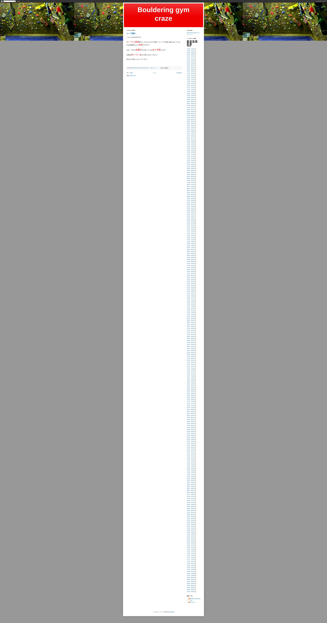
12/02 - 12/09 (190, 150)
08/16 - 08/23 (190, 393)
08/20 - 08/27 (190, 255)
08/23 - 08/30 (190, 55)
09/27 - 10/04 (190, 383)
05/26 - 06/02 (190, 117)
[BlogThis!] (163, 68)
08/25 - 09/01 (190, 99)
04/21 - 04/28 (190, 123)
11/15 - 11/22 (190, 373)
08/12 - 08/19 (190, 176)
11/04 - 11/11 (190, 156)
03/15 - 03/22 (190, 435)
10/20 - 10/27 (190, 567)
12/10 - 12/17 (190, 233)
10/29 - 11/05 (190, 239)
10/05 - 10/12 (190, 474)
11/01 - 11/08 (190, 377)
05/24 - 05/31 (190, 67)
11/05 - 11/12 (190, 237)
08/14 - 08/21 (190, 324)
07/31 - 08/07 (190, 328)
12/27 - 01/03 (190, 364)
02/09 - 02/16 (190, 539)
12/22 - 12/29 (190, 79)
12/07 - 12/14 (190, 456)
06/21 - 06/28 (190, 409)
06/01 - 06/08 (190, 508)
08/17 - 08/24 (190, 488)
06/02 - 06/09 (190, 115)
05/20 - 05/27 (190, 192)
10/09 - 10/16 (190, 314)
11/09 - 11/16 (190, 464)
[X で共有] (164, 68)
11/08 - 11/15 (190, 375)
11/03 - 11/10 (190, 563)
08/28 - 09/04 (190, 322)
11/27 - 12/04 (190, 306)
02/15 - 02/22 (190, 443)
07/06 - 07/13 (190, 500)
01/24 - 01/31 (190, 360)
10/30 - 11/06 (190, 312)
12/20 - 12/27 (190, 367)
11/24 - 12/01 (190, 85)
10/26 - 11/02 (190, 468)
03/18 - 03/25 (190, 210)
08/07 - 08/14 (190, 326)
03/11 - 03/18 (190, 213)
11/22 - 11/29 (190, 371)
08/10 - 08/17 (190, 490)
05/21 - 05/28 (190, 277)
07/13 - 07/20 (190, 498)
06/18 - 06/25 (190, 271)
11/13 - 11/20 (190, 308)
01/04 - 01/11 (190, 452)
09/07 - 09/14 (190, 482)
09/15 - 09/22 (190, 577)
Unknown (192, 602)
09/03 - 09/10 (190, 251)
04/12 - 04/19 (190, 427)
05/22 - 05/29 (190, 338)
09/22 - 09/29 (190, 95)
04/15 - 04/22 (190, 202)
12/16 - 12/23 (190, 146)
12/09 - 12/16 (190, 148)
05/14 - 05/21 (190, 279)
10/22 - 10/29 (190, 241)
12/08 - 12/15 (190, 81)
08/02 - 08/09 (190, 397)
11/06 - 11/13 (190, 310)
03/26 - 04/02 (190, 290)
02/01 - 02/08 (190, 445)
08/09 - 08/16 (190, 395)
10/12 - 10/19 (190, 472)
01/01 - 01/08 (190, 302)
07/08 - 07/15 (190, 182)
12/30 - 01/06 (190, 142)
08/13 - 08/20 (190, 257)
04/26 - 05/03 (190, 423)
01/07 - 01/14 (190, 227)
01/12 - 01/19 (190, 73)
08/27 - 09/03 (190, 253)
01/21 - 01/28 (190, 223)
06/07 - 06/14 (190, 63)
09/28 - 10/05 (190, 476)
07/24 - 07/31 (190, 330)
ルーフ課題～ (131, 33)
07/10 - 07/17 (190, 332)
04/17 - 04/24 (190, 344)
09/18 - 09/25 (190, 316)
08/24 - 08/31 (190, 486)
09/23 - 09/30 (190, 164)
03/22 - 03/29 (190, 433)
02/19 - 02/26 (190, 296)
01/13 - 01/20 (190, 140)
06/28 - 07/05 (190, 61)
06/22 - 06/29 (190, 504)
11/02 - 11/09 (190, 466)
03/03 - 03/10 (190, 130)
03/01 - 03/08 (190, 439)
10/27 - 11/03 (190, 89)
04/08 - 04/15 (190, 204)
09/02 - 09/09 (190, 170)
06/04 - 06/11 (190, 275)
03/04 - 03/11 (190, 215)
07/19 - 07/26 (190, 401)
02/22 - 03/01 (190, 441)
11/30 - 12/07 (190, 458)
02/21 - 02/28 (190, 356)
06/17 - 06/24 (190, 186)
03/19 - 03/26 (190, 292)
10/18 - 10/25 (190, 49)
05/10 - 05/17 (190, 419)
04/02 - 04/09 (190, 288)
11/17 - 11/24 (190, 87)
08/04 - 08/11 (190, 589)
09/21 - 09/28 (190, 478)
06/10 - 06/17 (190, 188)
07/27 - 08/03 (190, 494)
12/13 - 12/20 (190, 369)
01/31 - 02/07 (190, 358)
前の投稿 (179, 72)
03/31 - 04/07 (190, 128)
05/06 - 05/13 (190, 196)
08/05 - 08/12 (190, 178)
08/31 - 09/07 (190, 484)
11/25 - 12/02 (190, 152)
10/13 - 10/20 (190, 569)
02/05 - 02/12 (190, 298)
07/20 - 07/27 (190, 496)
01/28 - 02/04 (190, 221)
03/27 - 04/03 (190, 348)
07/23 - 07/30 (190, 263)
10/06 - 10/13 (190, 91)
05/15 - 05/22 (190, 340)
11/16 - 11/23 (190, 462)
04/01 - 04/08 (190, 206)
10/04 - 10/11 (190, 50)
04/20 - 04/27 (190, 518)
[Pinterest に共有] (167, 68)
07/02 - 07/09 (190, 267)
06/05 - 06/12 (190, 336)
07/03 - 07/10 (190, 334)
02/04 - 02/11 (190, 219)
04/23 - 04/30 (190, 283)
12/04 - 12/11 (190, 304)
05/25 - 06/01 (190, 510)
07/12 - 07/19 (190, 57)
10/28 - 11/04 (190, 158)
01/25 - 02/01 (190, 448)
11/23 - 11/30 (190, 460)
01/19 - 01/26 (190, 543)
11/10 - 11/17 (190, 561)
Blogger (172, 612)
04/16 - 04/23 (190, 285)
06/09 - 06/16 (190, 113)
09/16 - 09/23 (190, 166)
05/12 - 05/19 (190, 119)
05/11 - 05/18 (190, 512)
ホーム (155, 72)
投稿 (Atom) (133, 75)
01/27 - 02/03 (190, 136)
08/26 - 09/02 (190, 172)
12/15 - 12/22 (190, 551)
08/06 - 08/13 (190, 259)
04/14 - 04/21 (190, 125)
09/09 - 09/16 (190, 168)
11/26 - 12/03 (190, 235)
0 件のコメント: (154, 68)
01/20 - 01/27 (190, 138)
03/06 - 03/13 (190, 352)
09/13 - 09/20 (190, 387)
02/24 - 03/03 (190, 132)
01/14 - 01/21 (190, 225)
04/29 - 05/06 (190, 198)
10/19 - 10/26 (190, 470)
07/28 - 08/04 (190, 105)
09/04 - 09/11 (190, 320)
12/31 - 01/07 (190, 229)
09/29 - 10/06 (190, 93)
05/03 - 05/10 (190, 421)
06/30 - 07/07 (190, 109)
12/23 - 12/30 (190, 144)
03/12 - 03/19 (190, 294)
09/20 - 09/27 (190, 385)
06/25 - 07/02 (190, 269)
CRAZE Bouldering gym (195, 599)
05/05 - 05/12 (190, 121)
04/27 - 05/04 (190, 516)
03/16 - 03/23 (190, 529)
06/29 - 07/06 (190, 502)
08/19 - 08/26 (190, 174)
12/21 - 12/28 (190, 454)
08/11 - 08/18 (190, 103)
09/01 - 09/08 (190, 581)
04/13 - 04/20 (190, 520)
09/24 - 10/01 (190, 247)
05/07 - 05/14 (190, 281)
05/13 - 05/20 (190, 194)
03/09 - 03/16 (190, 531)
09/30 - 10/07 (190, 162)
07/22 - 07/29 (190, 180)
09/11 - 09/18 (190, 318)
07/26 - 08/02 (190, 399)
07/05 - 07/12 (190, 59)
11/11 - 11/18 (190, 154)
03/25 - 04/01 (190, 209)
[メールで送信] (161, 68)
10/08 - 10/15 (190, 243)
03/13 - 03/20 (190, 350)
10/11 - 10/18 (190, 379)
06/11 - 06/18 (190, 273)
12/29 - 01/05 (190, 77)
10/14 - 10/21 (190, 160)
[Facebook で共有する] (166, 68)
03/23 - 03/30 (190, 527)
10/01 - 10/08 (190, 245)
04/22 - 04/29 (190, 200)
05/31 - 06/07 (190, 65)
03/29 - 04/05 (190, 431)
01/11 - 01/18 (190, 449)
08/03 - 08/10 (190, 492)
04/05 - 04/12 (190, 69)
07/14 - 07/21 (190, 107)
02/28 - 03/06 (190, 354)
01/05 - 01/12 (190, 75)
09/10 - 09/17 (190, 249)
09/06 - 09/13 (190, 389)
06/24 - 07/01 (190, 184)
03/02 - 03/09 (190, 533)
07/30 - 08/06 (190, 261)
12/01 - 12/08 (190, 83)
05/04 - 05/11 (190, 514)
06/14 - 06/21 (190, 411)
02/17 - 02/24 (190, 134)
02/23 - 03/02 (190, 535)
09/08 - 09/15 (190, 97)
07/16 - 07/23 (190, 265)
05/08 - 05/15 (190, 342)
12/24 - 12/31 (190, 231)
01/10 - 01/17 (190, 362)
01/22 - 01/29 (190, 300)
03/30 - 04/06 (190, 524)
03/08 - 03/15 (190, 437)
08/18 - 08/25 (190, 101)
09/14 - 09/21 (190, 480)
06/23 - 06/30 (190, 111)
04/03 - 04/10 (190, 346)
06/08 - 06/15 (190, 506)
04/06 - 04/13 (190, 522)
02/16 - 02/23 (190, 537)
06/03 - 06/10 (190, 190)
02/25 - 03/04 (190, 217)
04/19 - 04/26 (190, 425)
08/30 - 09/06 (190, 53)
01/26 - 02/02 (190, 71)
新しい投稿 (130, 72)
